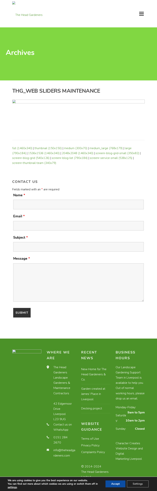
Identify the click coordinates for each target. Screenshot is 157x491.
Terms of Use (90, 439)
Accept (115, 484)
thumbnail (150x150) (48, 148)
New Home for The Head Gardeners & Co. (93, 374)
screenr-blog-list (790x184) (70, 158)
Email (19, 216)
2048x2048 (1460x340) (77, 153)
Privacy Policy (90, 445)
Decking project (91, 408)
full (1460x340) (22, 148)
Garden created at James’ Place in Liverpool (93, 394)
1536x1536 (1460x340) (44, 153)
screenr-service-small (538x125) (111, 158)
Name (19, 195)
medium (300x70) (75, 148)
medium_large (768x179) (106, 148)
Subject (20, 237)
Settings (138, 484)
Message (21, 258)
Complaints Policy (93, 452)
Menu (141, 14)
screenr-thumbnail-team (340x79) (34, 163)
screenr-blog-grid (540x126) (31, 158)
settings (12, 487)
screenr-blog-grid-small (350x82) (117, 153)
